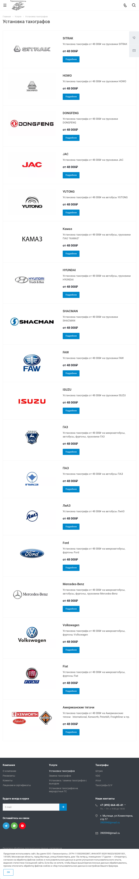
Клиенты (8, 780)
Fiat (65, 666)
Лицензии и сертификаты (17, 785)
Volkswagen (71, 625)
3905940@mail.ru (110, 822)
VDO (97, 775)
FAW (66, 352)
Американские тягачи (78, 707)
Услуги (53, 765)
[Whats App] (14, 825)
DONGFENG (71, 113)
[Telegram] (6, 825)
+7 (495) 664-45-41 (111, 805)
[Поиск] (134, 5)
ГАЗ (65, 427)
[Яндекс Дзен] (22, 825)
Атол (98, 780)
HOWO (67, 75)
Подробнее (71, 59)
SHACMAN (70, 311)
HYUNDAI (69, 270)
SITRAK (68, 38)
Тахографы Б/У (103, 785)
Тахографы (101, 765)
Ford (66, 543)
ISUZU (67, 389)
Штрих (99, 771)
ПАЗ (66, 468)
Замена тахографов (60, 775)
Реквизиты (9, 775)
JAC (65, 154)
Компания (9, 765)
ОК (8, 872)
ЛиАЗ (67, 505)
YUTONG (69, 191)
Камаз (67, 229)
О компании (9, 771)
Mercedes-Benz (73, 584)
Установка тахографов (62, 771)
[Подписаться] (63, 807)
